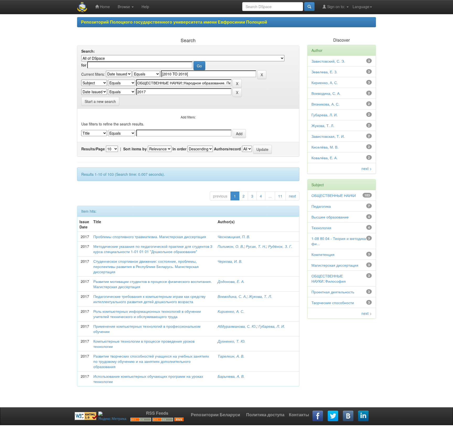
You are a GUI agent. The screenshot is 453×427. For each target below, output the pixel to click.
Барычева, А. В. (231, 376)
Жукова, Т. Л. (260, 296)
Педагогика (321, 206)
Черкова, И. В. (230, 261)
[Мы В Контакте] (348, 416)
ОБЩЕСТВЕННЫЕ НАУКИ (333, 195)
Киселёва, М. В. (324, 147)
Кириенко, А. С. (231, 311)
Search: (88, 51)
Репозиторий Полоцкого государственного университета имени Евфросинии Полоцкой (174, 22)
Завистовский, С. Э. (328, 61)
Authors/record (227, 148)
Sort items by (135, 148)
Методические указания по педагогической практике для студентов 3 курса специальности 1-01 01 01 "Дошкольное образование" (152, 249)
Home (104, 6)
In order (179, 148)
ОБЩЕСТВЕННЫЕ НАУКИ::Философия (328, 278)
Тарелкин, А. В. (231, 356)
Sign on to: (336, 6)
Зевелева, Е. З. (324, 71)
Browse (124, 6)
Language (361, 6)
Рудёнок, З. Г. (280, 246)
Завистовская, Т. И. (328, 136)
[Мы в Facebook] (317, 416)
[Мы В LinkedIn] (363, 416)
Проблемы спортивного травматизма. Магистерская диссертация (149, 236)
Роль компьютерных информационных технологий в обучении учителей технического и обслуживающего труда (147, 314)
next (292, 196)
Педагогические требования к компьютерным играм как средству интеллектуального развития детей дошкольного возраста (149, 299)
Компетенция (323, 254)
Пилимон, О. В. (231, 246)
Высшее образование (330, 217)
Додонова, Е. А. (231, 281)
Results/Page (93, 148)
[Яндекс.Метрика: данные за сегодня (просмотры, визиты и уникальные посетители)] (112, 416)
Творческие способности (332, 302)
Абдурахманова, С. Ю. (237, 326)
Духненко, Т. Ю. (231, 341)
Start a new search (100, 101)
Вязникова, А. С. (325, 104)
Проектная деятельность (332, 291)
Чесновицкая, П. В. (234, 236)
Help (145, 6)
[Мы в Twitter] (333, 416)
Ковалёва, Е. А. (324, 157)
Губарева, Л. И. (271, 326)
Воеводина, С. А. (232, 296)
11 (280, 196)
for (83, 65)
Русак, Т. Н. (256, 246)
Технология (321, 227)
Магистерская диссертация (334, 265)
